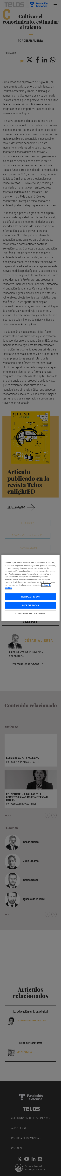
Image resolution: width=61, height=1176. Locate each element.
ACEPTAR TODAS (30, 605)
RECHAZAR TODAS (30, 596)
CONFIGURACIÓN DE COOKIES (30, 613)
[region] (30, 588)
